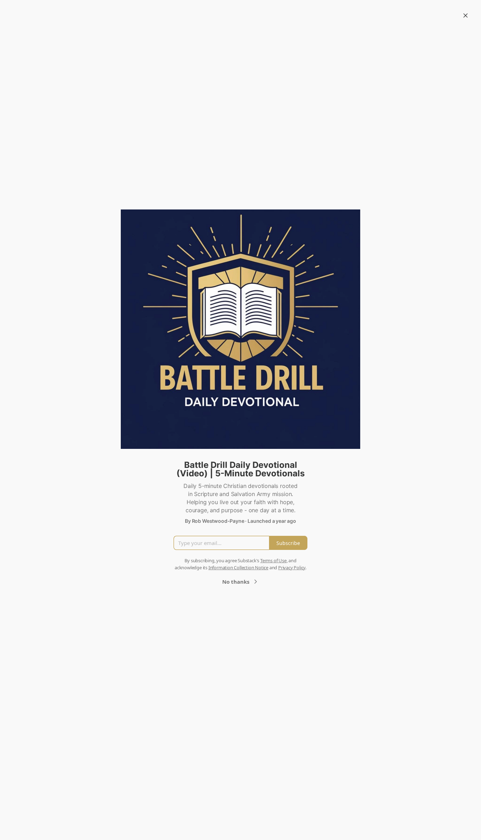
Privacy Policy (291, 567)
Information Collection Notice (238, 567)
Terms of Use (273, 560)
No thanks (235, 581)
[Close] (465, 15)
